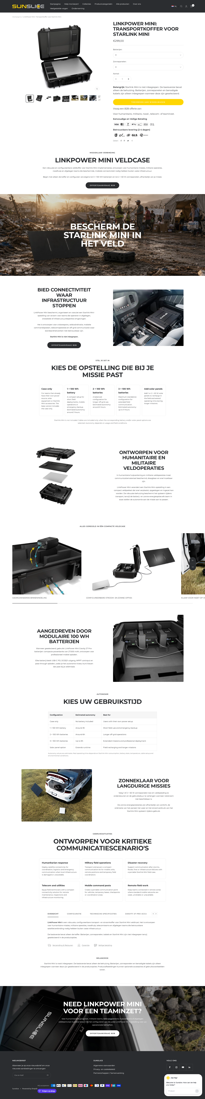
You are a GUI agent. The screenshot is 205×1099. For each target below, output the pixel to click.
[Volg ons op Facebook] (170, 1067)
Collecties (86, 4)
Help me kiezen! (71, 4)
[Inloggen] (186, 6)
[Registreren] (48, 1075)
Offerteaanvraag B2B (102, 185)
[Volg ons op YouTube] (183, 1067)
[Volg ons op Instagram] (176, 1067)
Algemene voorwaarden (104, 1065)
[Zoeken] (181, 6)
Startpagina (55, 4)
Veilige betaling (105, 945)
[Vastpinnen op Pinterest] (124, 141)
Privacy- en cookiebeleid (104, 1069)
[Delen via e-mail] (132, 141)
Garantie (85, 945)
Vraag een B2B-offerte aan (127, 108)
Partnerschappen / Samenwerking (108, 1073)
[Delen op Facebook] (121, 141)
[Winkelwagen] (191, 6)
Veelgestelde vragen (59, 8)
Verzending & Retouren (62, 945)
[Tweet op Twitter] (128, 141)
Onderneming (78, 8)
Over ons (137, 4)
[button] (175, 6)
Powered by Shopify (29, 1089)
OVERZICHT (53, 914)
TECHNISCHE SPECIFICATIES (103, 914)
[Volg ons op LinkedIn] (189, 1067)
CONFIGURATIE (74, 914)
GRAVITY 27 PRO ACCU (136, 914)
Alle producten (122, 4)
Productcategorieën (103, 4)
